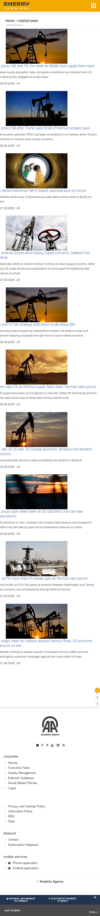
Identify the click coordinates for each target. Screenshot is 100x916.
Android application (25, 868)
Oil (18, 83)
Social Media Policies (22, 782)
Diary (11, 821)
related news (28, 20)
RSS (11, 816)
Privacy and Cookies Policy (26, 806)
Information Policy (20, 811)
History (13, 762)
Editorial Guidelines (21, 778)
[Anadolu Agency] (50, 725)
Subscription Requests (23, 844)
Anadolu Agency (51, 881)
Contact (13, 839)
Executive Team (19, 767)
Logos (12, 788)
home (10, 20)
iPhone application (25, 863)
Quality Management (22, 772)
